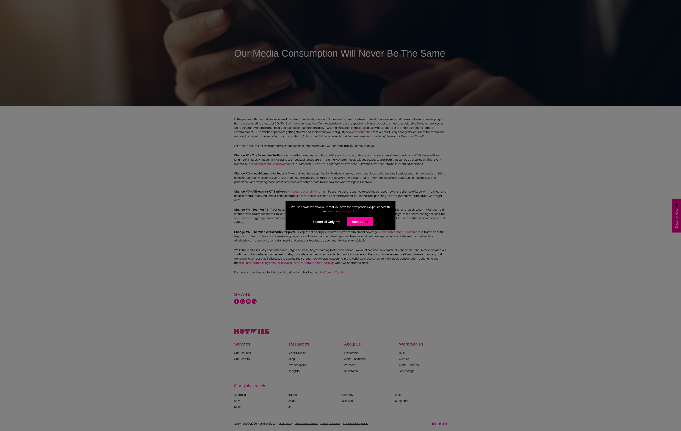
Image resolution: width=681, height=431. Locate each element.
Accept (357, 221)
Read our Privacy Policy (342, 211)
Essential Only (324, 221)
